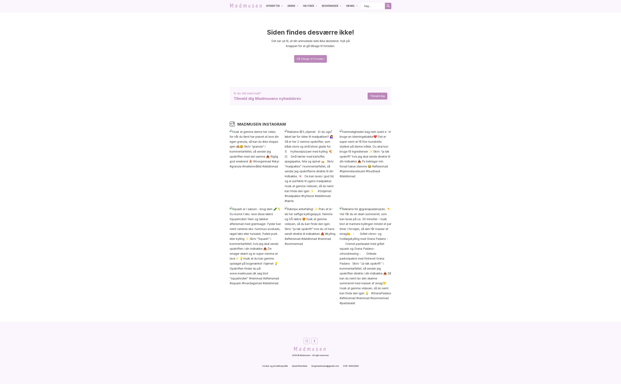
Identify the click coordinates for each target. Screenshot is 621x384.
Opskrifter (273, 5)
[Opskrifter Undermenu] (282, 6)
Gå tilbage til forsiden (310, 58)
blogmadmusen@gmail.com (325, 366)
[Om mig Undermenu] (356, 6)
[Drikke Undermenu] (297, 6)
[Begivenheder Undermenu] (340, 6)
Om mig (350, 5)
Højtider (308, 5)
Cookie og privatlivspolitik (275, 366)
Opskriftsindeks (299, 366)
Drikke (291, 5)
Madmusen (247, 6)
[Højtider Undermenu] (316, 6)
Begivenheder (330, 5)
